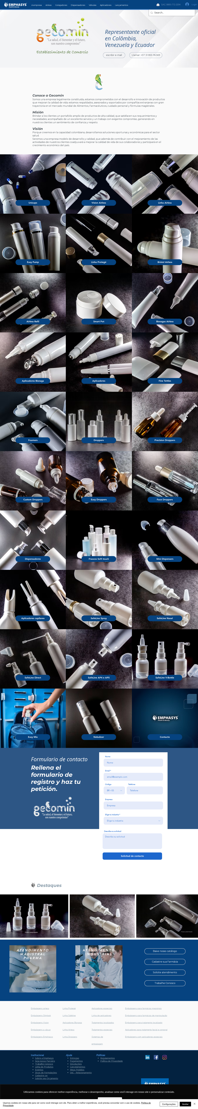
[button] (48, 4)
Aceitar (185, 1104)
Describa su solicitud (112, 831)
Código (108, 784)
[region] (32, 968)
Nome (107, 756)
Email (107, 771)
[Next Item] (193, 916)
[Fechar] (194, 1104)
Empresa (108, 799)
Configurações (169, 1104)
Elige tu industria (112, 815)
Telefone (131, 784)
